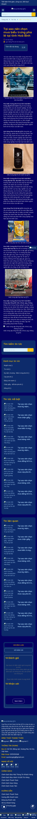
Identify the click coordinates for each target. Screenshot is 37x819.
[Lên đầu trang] (33, 801)
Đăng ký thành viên (8, 800)
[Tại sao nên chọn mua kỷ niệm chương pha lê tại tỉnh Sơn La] (9, 450)
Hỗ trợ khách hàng (8, 803)
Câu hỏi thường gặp (8, 806)
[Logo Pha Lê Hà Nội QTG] (18, 9)
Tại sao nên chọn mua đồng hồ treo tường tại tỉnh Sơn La (25, 460)
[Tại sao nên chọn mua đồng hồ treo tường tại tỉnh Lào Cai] (9, 494)
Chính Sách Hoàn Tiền (9, 786)
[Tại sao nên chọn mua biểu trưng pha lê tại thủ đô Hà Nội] (9, 429)
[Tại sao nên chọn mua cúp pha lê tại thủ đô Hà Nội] (9, 505)
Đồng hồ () (7, 388)
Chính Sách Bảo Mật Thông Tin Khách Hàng (17, 774)
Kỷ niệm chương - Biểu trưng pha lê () (16, 373)
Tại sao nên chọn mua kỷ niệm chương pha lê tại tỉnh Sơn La (25, 449)
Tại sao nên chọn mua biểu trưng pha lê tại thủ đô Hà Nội (25, 427)
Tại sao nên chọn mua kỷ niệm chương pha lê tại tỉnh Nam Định (25, 405)
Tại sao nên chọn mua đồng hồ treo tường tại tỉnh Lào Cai (25, 492)
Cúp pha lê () (8, 377)
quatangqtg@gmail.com (15, 757)
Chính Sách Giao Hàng (9, 783)
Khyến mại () (8, 365)
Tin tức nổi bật (11, 399)
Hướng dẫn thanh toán (9, 797)
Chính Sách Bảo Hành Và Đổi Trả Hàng (15, 777)
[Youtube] (12, 765)
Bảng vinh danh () (10, 381)
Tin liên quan (10, 520)
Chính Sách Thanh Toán (9, 780)
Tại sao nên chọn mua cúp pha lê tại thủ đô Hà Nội (25, 503)
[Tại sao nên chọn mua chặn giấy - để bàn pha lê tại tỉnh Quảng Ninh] (9, 418)
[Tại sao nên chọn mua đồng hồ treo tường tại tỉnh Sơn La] (9, 461)
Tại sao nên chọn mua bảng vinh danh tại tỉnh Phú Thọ (25, 481)
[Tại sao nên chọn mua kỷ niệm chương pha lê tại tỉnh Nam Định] (9, 407)
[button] (22, 47)
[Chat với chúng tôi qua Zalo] (31, 814)
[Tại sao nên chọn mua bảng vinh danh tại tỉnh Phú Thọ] (9, 483)
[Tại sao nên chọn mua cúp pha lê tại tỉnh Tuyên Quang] (9, 472)
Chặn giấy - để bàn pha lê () (13, 384)
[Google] (16, 765)
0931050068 (14, 754)
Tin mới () (7, 369)
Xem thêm (18, 701)
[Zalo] (3, 765)
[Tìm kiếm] (34, 14)
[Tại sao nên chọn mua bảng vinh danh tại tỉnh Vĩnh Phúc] (9, 440)
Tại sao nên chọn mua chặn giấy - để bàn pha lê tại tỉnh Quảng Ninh (25, 416)
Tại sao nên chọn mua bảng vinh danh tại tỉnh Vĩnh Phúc (25, 438)
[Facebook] (7, 765)
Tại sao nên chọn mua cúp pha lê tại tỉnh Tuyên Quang (25, 470)
